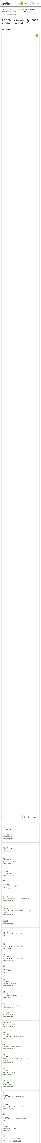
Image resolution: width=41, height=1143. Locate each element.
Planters (11, 9)
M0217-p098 (17, 1141)
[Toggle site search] (33, 3)
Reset (34, 817)
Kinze (3, 9)
